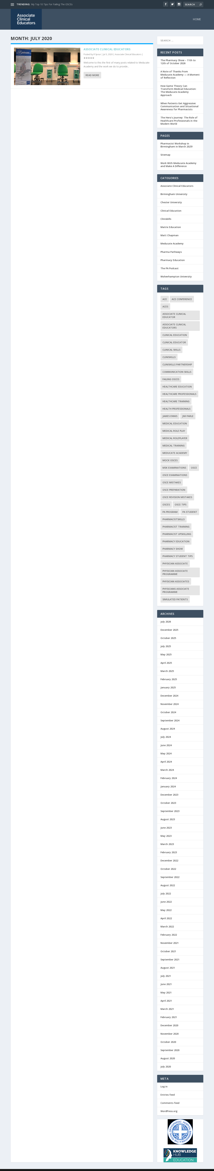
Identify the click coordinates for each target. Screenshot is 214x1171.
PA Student (189, 511)
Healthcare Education (177, 386)
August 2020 (167, 1058)
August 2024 (167, 728)
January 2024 (168, 786)
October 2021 (168, 951)
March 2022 (167, 926)
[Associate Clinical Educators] (47, 66)
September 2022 (169, 877)
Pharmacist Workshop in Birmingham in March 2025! (176, 145)
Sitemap (165, 154)
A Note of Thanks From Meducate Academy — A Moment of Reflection (180, 74)
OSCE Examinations (175, 475)
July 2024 (165, 736)
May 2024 (166, 753)
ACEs (165, 306)
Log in (164, 1086)
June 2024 (166, 745)
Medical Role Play (174, 430)
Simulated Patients (175, 599)
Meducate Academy (172, 243)
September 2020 (169, 1050)
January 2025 (168, 687)
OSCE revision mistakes (177, 497)
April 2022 (166, 918)
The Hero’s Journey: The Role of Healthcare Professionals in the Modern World (178, 120)
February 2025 (168, 679)
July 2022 (165, 893)
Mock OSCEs (170, 460)
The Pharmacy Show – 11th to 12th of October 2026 (178, 62)
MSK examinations (174, 467)
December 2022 (169, 860)
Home (197, 19)
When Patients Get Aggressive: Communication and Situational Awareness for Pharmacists (179, 106)
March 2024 (167, 769)
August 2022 (167, 885)
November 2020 (169, 1033)
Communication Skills (177, 371)
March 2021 (167, 1009)
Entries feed (167, 1094)
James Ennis (170, 416)
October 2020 (168, 1042)
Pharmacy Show (173, 548)
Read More (92, 75)
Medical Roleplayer (175, 438)
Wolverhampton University (176, 276)
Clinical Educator (174, 342)
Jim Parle (187, 416)
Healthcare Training (176, 401)
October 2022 (168, 868)
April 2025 (166, 662)
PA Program (170, 511)
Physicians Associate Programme (176, 590)
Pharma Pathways (171, 251)
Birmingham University (173, 194)
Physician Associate (175, 563)
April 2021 (166, 1000)
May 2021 (166, 992)
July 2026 (165, 621)
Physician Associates (176, 581)
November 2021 (169, 943)
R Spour (97, 54)
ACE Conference (182, 299)
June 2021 (166, 984)
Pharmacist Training (176, 526)
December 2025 (169, 629)
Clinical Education (170, 210)
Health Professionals (176, 408)
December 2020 (169, 1025)
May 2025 (166, 654)
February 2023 (168, 852)
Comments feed (169, 1102)
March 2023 (167, 844)
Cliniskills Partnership (177, 364)
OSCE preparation (174, 489)
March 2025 (167, 671)
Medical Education (175, 423)
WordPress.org (168, 1111)
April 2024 (166, 761)
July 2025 (165, 646)
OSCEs (166, 504)
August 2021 (167, 967)
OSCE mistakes (172, 482)
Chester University (171, 202)
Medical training (174, 445)
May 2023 (166, 835)
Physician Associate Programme (175, 572)
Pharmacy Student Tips (178, 556)
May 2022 (166, 910)
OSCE (194, 467)
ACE (165, 299)
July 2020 (165, 1066)
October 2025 (168, 638)
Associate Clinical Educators (107, 49)
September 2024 (169, 720)
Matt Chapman (169, 235)
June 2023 (166, 827)
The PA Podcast (169, 268)
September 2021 (169, 959)
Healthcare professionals (179, 394)
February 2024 (168, 778)
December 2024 (169, 695)
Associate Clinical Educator (174, 315)
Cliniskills (165, 218)
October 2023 (168, 802)
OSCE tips (180, 504)
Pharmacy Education (172, 260)
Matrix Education (170, 227)
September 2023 (169, 811)
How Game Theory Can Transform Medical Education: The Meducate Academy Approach (178, 90)
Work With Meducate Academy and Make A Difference (178, 164)
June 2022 (166, 901)
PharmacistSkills (174, 519)
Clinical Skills (171, 349)
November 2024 (169, 704)
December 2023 (169, 794)
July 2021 (165, 976)
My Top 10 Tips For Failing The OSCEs (52, 4)
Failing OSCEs (171, 379)
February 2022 (168, 934)
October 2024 (168, 712)
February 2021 (168, 1017)
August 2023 (167, 819)
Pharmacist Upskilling (177, 534)
